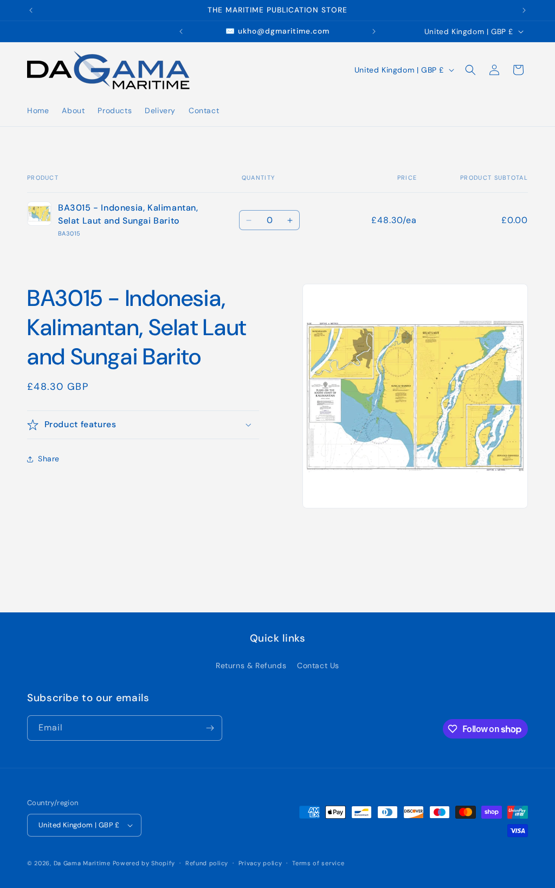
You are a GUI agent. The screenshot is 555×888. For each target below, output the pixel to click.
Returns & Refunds (251, 665)
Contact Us (318, 665)
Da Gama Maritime (82, 863)
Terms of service (318, 863)
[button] (470, 70)
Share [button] (49, 458)
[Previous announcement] (31, 10)
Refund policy (206, 863)
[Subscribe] (210, 728)
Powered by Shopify (144, 863)
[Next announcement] (524, 10)
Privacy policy (260, 863)
